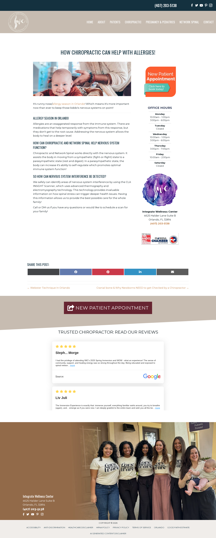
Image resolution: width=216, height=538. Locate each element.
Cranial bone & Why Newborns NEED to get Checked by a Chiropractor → (143, 287)
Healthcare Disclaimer (80, 527)
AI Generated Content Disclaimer (108, 533)
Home (90, 22)
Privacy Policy (121, 527)
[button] (108, 308)
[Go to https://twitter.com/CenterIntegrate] (196, 6)
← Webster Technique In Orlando (48, 287)
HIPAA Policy (103, 527)
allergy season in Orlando (68, 103)
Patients (115, 22)
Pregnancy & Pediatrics (160, 22)
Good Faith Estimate (178, 527)
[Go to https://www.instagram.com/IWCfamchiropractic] (210, 6)
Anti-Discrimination (54, 527)
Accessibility (33, 527)
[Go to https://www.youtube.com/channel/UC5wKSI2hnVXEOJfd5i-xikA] (201, 6)
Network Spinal (189, 22)
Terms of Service (141, 527)
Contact (209, 22)
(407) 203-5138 (166, 5)
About (101, 22)
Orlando (159, 527)
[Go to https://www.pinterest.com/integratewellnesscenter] (206, 6)
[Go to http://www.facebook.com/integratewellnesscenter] (192, 6)
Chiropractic (133, 22)
